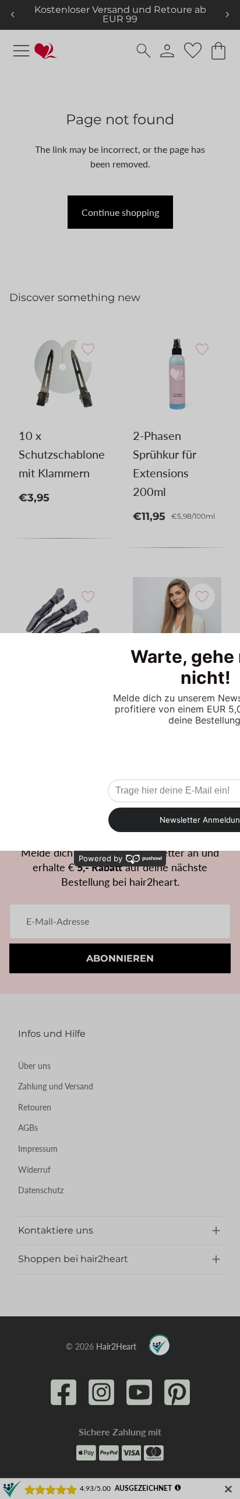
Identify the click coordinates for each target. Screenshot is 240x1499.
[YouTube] (139, 1392)
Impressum (38, 1149)
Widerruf (34, 1170)
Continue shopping (120, 212)
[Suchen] (143, 50)
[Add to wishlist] (88, 349)
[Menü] (21, 50)
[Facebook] (63, 1392)
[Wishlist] (193, 51)
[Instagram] (101, 1392)
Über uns (34, 1066)
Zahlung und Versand (55, 1086)
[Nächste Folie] (227, 14)
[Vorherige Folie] (13, 14)
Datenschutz (40, 1190)
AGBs (28, 1128)
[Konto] (167, 51)
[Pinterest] (177, 1392)
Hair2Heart (116, 1346)
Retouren (34, 1107)
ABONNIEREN (120, 958)
